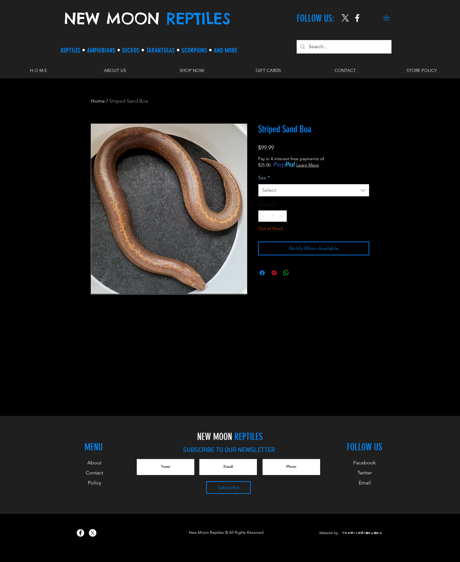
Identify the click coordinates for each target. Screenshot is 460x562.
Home (98, 101)
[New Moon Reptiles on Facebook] (80, 533)
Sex (264, 178)
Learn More (307, 165)
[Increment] (282, 216)
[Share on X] (298, 273)
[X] (345, 18)
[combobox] (313, 190)
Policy (94, 483)
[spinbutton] (272, 216)
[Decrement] (263, 216)
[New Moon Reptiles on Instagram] (357, 18)
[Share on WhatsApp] (286, 273)
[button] (390, 18)
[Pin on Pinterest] (274, 273)
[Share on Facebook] (262, 273)
